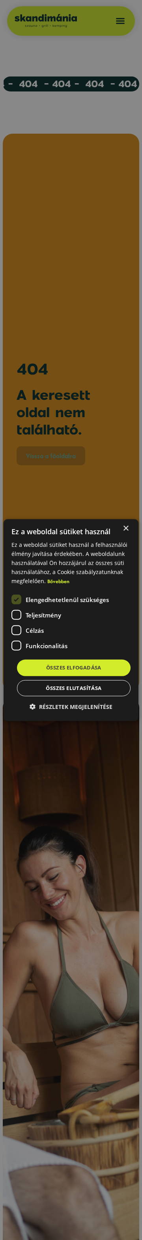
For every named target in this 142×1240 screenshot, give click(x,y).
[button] (71, 706)
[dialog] (71, 620)
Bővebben (58, 581)
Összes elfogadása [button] (73, 667)
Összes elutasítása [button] (73, 688)
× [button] (126, 528)
